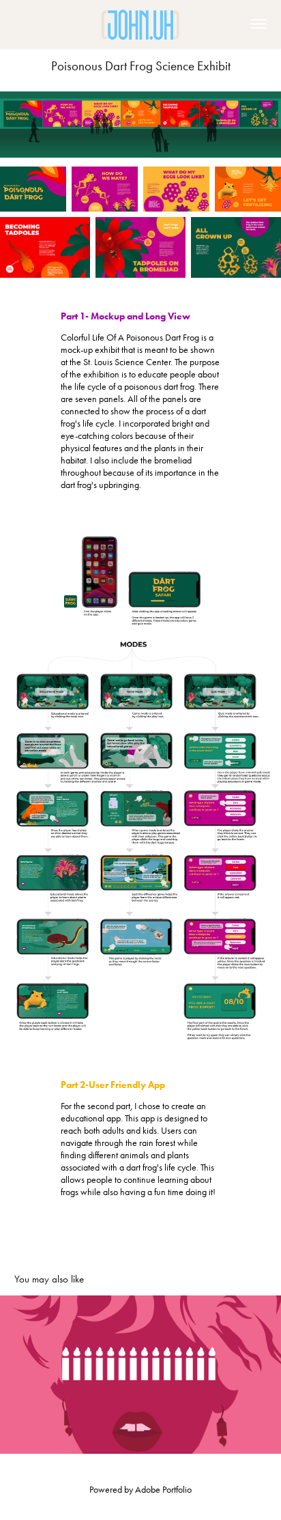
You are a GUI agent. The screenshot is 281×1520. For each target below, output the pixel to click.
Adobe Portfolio (163, 1489)
